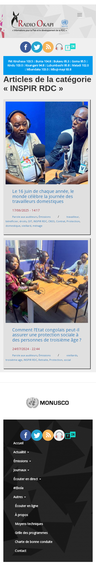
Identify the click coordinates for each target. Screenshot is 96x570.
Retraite (43, 359)
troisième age (14, 359)
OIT (30, 221)
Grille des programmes (31, 533)
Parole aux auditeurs (24, 216)
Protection (73, 221)
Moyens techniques (29, 524)
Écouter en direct (26, 479)
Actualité (20, 452)
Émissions (44, 216)
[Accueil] (39, 21)
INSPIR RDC (40, 221)
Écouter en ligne (26, 506)
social (67, 359)
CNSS (51, 221)
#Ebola (18, 488)
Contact (20, 550)
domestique (13, 225)
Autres (18, 497)
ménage (37, 225)
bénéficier (12, 221)
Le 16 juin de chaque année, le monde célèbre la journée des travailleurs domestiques (43, 196)
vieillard (26, 225)
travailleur (73, 216)
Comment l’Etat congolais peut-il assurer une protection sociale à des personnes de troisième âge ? (46, 335)
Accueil (18, 443)
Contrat (60, 221)
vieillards (72, 355)
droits (23, 221)
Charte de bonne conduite (33, 542)
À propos (21, 515)
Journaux (20, 470)
